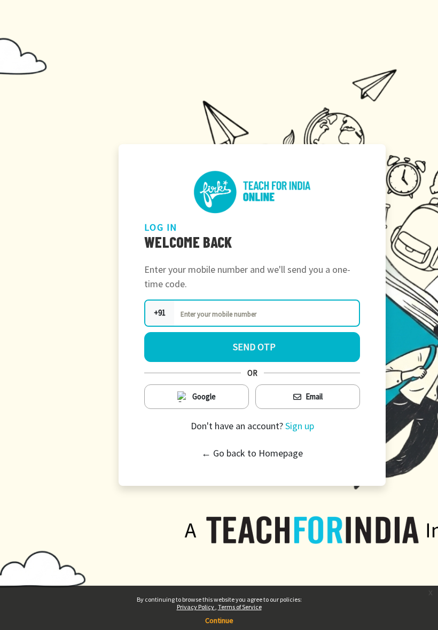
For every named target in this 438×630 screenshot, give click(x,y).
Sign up (299, 426)
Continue (219, 620)
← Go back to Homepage (252, 453)
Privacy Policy (196, 607)
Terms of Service (240, 607)
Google (204, 396)
